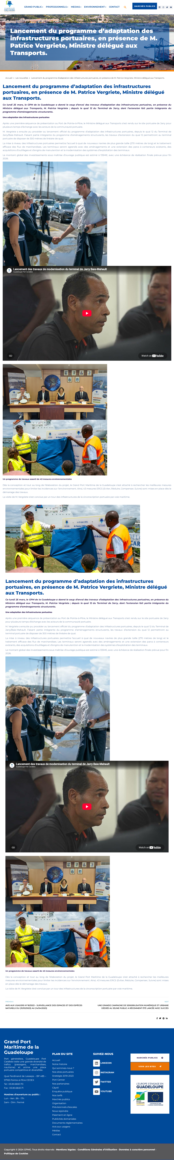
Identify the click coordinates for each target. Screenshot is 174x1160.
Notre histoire (59, 1064)
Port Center (58, 1080)
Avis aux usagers (61, 1126)
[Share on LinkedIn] (167, 1018)
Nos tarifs (57, 1095)
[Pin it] (163, 1018)
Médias (56, 1130)
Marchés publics (61, 1099)
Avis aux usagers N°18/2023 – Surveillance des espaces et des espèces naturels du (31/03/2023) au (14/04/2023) (43, 1006)
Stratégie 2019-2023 (63, 1076)
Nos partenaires (60, 1083)
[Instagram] (163, 7)
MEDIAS (75, 7)
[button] (125, 7)
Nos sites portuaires (63, 1072)
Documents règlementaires (67, 1123)
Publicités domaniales (64, 1119)
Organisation (59, 1103)
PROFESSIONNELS (56, 7)
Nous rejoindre (60, 1111)
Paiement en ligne (62, 1115)
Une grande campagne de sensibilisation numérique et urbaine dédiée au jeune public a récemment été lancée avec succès (133, 1006)
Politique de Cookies (16, 1153)
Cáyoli (55, 1087)
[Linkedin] (159, 7)
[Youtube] (171, 7)
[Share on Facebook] (157, 1018)
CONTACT (114, 7)
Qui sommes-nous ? (63, 1068)
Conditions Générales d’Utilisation (97, 1149)
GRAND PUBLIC (33, 7)
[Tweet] (160, 1018)
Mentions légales (66, 1149)
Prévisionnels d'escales (64, 1107)
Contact (56, 1134)
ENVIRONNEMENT (94, 7)
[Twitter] (167, 7)
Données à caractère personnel (137, 1149)
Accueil (56, 1060)
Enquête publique (62, 1091)
